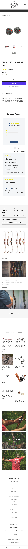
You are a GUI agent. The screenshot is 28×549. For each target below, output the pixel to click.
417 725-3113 (14, 534)
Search (14, 488)
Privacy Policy (14, 517)
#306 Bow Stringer (20, 384)
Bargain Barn (14, 491)
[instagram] (14, 481)
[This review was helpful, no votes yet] (18, 172)
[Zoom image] (14, 31)
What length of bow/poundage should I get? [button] (13, 215)
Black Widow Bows (15, 542)
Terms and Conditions (14, 496)
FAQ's (14, 501)
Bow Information (14, 499)
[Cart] (24, 4)
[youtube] (16, 481)
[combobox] (19, 151)
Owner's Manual (14, 507)
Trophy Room (14, 512)
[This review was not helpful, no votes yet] (21, 172)
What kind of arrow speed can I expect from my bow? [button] (13, 211)
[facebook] (11, 481)
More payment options (14, 86)
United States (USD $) (13, 539)
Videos (14, 514)
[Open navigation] (3, 4)
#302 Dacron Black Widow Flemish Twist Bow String (20, 347)
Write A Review (14, 142)
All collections (6, 14)
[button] (4, 31)
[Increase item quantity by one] (6, 75)
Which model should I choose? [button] (9, 219)
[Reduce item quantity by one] (2, 75)
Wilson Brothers (14, 504)
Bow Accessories (18, 14)
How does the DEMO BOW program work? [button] (11, 222)
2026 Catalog (14, 520)
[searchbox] (8, 148)
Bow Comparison (14, 509)
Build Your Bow (14, 494)
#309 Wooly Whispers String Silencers (19, 401)
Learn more (4, 258)
